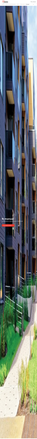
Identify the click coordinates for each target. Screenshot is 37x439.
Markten (3, 4)
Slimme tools (22, 4)
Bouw (18, 4)
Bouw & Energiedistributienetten (11, 4)
